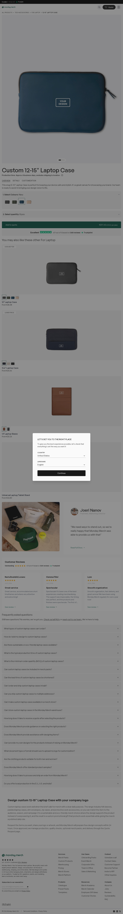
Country (41, 453)
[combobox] (61, 456)
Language (41, 462)
